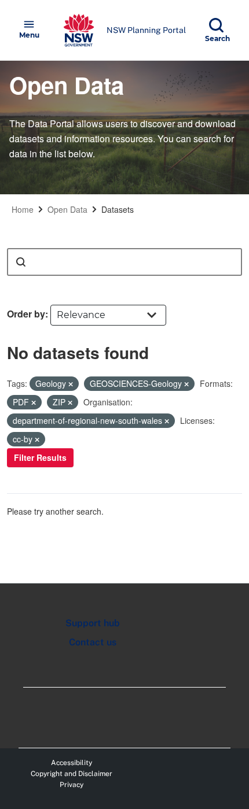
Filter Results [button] (40, 457)
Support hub (92, 623)
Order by (26, 313)
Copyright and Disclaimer (71, 774)
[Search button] (21, 262)
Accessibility (71, 763)
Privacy (71, 785)
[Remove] (70, 384)
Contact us (92, 642)
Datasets (117, 209)
